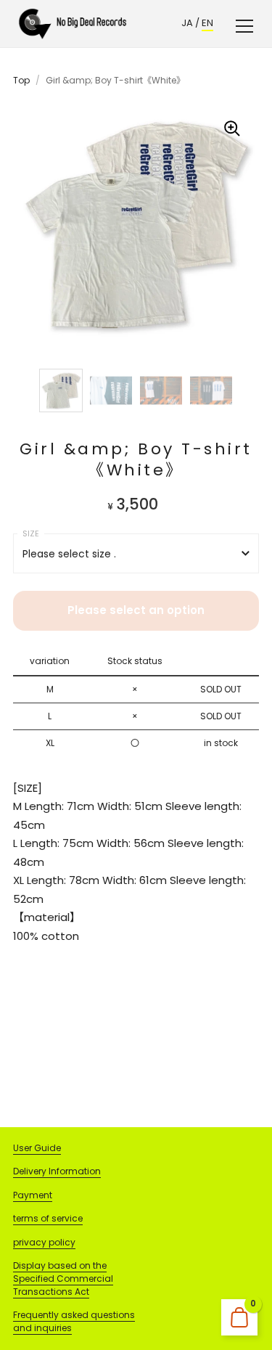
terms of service (48, 1218)
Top (21, 80)
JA (187, 23)
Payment (32, 1195)
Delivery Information (57, 1171)
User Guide (37, 1148)
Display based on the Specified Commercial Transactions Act (63, 1278)
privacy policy (44, 1242)
